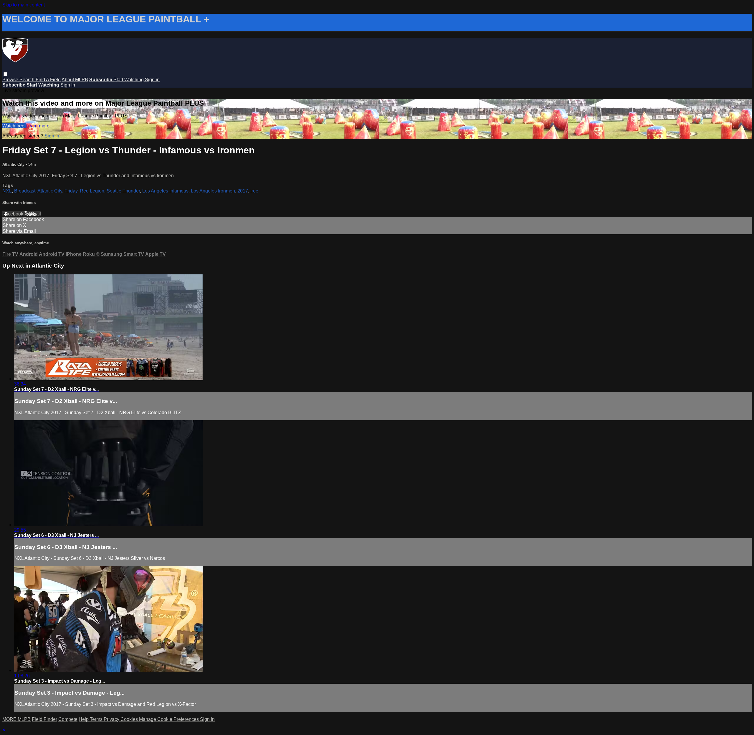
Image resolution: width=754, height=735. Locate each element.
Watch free (14, 125)
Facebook (13, 213)
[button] (5, 74)
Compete (67, 719)
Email (35, 213)
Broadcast (24, 190)
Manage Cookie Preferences (169, 719)
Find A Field (48, 79)
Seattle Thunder (123, 190)
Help (84, 719)
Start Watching (129, 79)
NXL (7, 190)
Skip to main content (23, 4)
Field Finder (44, 719)
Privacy (112, 719)
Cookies (129, 719)
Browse (10, 79)
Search (27, 79)
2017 (242, 190)
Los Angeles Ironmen (213, 190)
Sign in (152, 79)
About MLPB (75, 79)
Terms (97, 719)
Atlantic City (14, 164)
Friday (71, 190)
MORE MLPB (16, 719)
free (254, 190)
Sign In (67, 84)
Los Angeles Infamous (165, 190)
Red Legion (92, 190)
